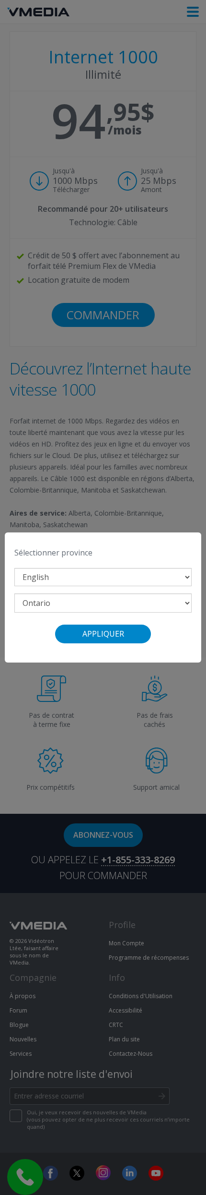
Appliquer (103, 633)
